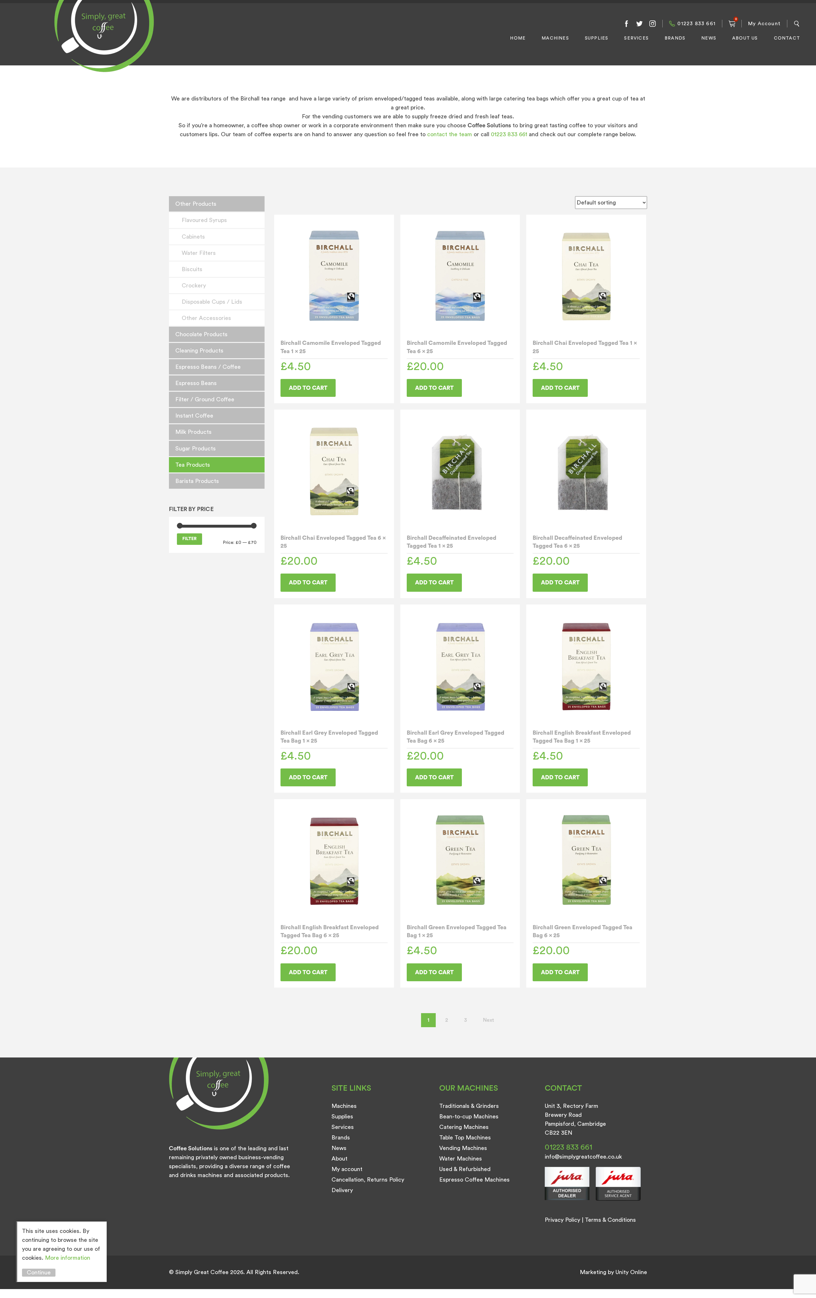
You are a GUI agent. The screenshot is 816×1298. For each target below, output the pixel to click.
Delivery (342, 1190)
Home (518, 38)
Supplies (596, 38)
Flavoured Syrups (204, 220)
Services (636, 38)
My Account (764, 23)
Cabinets (193, 237)
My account (347, 1169)
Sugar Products (195, 448)
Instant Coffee (194, 416)
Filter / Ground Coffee (204, 399)
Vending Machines (463, 1148)
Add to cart (308, 388)
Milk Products (193, 432)
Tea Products (192, 465)
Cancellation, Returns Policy (368, 1180)
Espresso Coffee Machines (474, 1180)
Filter (189, 539)
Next (488, 1020)
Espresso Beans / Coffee (208, 367)
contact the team (450, 134)
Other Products (195, 204)
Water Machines (460, 1158)
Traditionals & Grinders (469, 1106)
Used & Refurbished (465, 1169)
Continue (39, 1272)
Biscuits (192, 269)
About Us (745, 38)
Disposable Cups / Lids (212, 302)
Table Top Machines (465, 1137)
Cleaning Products (199, 350)
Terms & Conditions (610, 1220)
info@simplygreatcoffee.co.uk (583, 1157)
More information (67, 1258)
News (708, 38)
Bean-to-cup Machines (469, 1116)
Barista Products (197, 481)
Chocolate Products (201, 334)
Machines (555, 38)
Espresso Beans (196, 383)
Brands (675, 38)
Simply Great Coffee (102, 43)
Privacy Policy (562, 1220)
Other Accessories (206, 318)
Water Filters (199, 253)
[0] (732, 23)
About (339, 1158)
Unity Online (631, 1272)
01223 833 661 (696, 23)
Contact (787, 38)
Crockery (194, 285)
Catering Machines (464, 1127)
